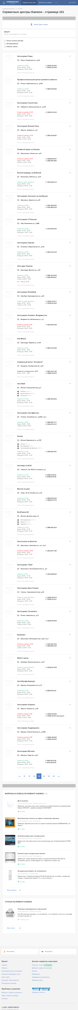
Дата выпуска (23, 801)
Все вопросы (12, 890)
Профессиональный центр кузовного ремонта (37, 79)
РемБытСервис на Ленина (28, 149)
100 (34, 776)
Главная (4, 965)
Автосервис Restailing (26, 292)
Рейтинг (34, 971)
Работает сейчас (12, 46)
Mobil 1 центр (22, 658)
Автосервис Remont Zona (28, 126)
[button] (56, 2)
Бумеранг (21, 635)
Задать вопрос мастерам (10, 995)
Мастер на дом (23, 489)
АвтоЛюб (21, 384)
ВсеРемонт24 (23, 512)
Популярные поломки (9, 983)
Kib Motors (21, 339)
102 (44, 776)
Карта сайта (6, 977)
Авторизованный (12, 43)
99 (29, 776)
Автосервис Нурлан (25, 243)
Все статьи (11, 928)
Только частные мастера (15, 40)
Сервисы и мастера (29, 2)
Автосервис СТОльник (27, 219)
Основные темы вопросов (10, 980)
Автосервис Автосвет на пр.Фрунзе (32, 196)
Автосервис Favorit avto (27, 103)
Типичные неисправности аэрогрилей (32, 909)
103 (49, 776)
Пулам (20, 436)
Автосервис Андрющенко (28, 728)
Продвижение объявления (41, 977)
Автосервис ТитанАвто (27, 611)
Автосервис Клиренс (26, 704)
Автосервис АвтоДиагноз (28, 413)
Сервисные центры (8, 8)
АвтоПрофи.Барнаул (26, 681)
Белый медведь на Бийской (29, 173)
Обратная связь (37, 980)
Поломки (5, 998)
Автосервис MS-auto (26, 751)
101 (39, 776)
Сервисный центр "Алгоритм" (30, 362)
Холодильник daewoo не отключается (32, 871)
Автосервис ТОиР (24, 565)
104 (54, 776)
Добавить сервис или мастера (42, 968)
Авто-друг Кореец (24, 266)
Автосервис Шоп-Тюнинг (28, 588)
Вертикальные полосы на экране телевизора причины (38, 818)
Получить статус (37, 965)
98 (24, 776)
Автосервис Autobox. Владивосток (32, 315)
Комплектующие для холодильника (31, 836)
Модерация (36, 974)
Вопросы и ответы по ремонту (12, 992)
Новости (4, 968)
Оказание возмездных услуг (11, 974)
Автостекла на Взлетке (27, 541)
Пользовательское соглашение (12, 971)
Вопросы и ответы (45, 2)
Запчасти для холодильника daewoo (31, 853)
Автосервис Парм (24, 56)
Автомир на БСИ (24, 465)
